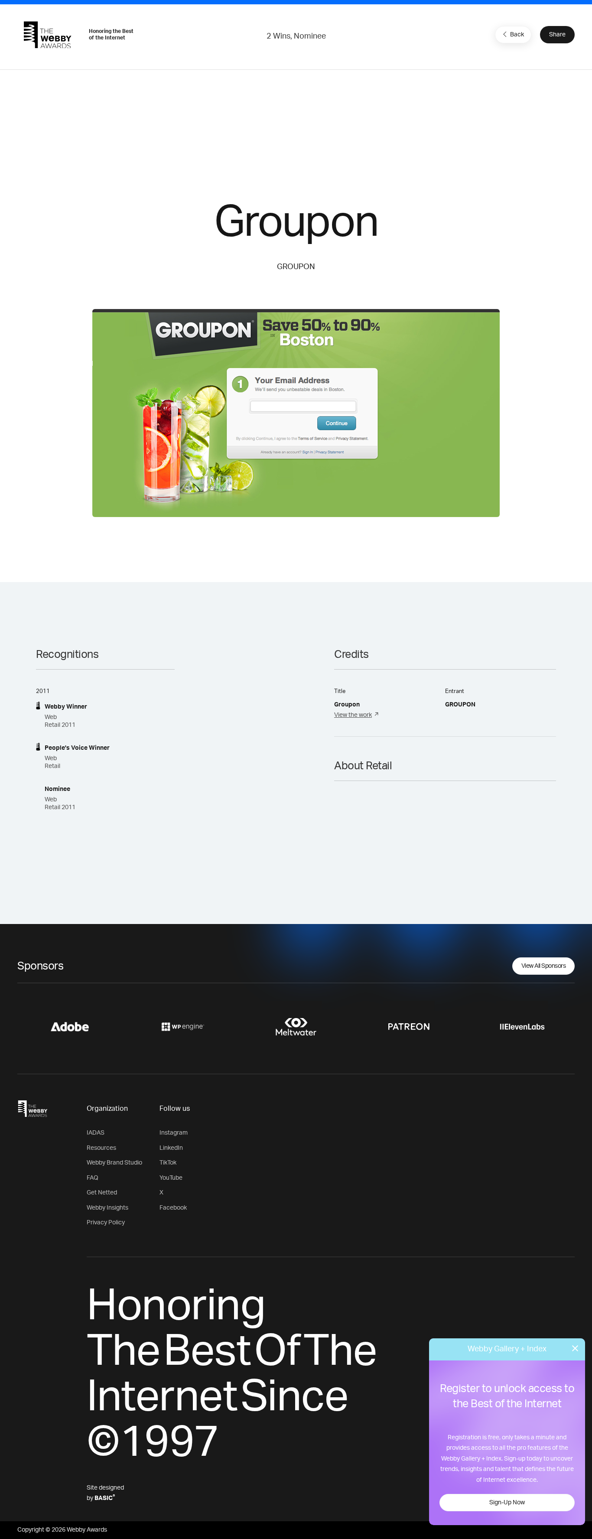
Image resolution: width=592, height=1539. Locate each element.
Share (557, 35)
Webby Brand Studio (114, 1163)
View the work (353, 715)
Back (517, 35)
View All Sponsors (543, 966)
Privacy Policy (106, 1223)
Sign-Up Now (507, 1503)
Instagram (173, 1133)
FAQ (92, 1178)
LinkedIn (171, 1148)
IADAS (95, 1133)
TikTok (167, 1163)
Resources (101, 1148)
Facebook (173, 1208)
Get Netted (102, 1193)
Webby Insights (107, 1208)
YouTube (170, 1178)
